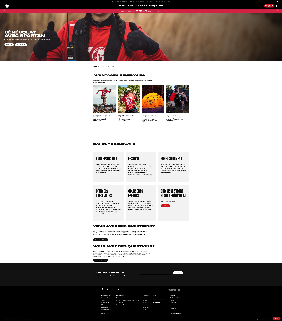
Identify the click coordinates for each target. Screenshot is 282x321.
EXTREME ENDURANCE (138, 1)
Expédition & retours (175, 313)
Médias (172, 300)
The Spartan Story (174, 297)
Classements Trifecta (106, 309)
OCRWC (147, 1)
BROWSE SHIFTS (21, 44)
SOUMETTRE (178, 272)
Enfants (145, 302)
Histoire (172, 295)
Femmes (145, 300)
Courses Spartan (106, 295)
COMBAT (169, 1)
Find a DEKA (156, 302)
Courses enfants (105, 302)
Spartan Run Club (120, 305)
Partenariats (173, 302)
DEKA (130, 1)
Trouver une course (269, 6)
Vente (144, 309)
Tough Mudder (115, 1)
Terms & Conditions (265, 319)
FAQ (171, 311)
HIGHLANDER (162, 1)
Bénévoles (104, 305)
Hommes (145, 297)
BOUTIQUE (146, 295)
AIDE (171, 306)
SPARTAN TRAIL (124, 1)
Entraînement (120, 295)
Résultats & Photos (106, 307)
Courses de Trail (105, 297)
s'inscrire (9, 44)
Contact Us (173, 308)
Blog (154, 295)
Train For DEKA (120, 302)
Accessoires (146, 305)
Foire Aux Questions (100, 239)
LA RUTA (152, 1)
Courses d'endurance (106, 300)
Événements (146, 307)
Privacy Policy (254, 319)
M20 (157, 1)
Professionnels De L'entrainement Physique (127, 300)
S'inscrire (165, 205)
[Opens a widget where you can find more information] (276, 318)
